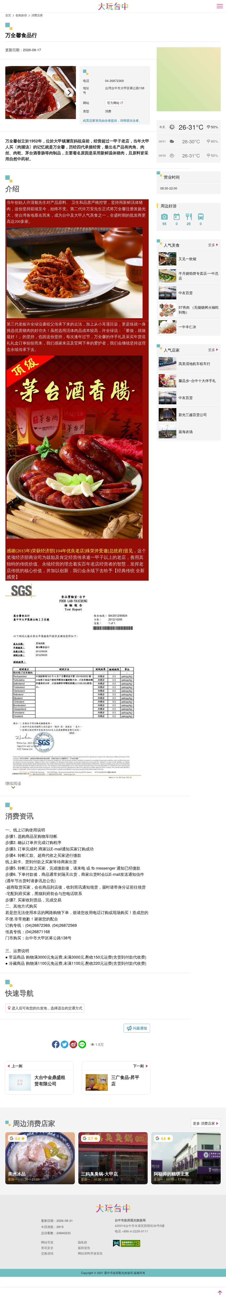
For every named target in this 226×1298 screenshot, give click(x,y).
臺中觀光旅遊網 (113, 6)
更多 (211, 244)
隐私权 (82, 1242)
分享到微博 (73, 1044)
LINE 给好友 (82, 1044)
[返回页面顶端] (220, 1292)
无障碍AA (130, 1243)
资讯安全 (47, 1247)
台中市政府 (113, 1208)
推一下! (64, 1044)
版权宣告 (84, 1247)
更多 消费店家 (204, 1123)
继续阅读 (13, 783)
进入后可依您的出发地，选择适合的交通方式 (47, 1007)
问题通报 (140, 1028)
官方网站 (113, 102)
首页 (8, 15)
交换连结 (47, 1253)
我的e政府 (116, 1243)
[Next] (69, 92)
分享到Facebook (56, 1044)
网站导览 (47, 1242)
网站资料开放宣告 (90, 1253)
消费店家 (37, 15)
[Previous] (12, 92)
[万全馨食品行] (40, 92)
